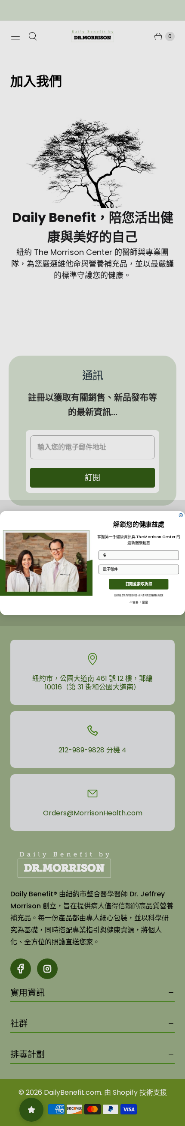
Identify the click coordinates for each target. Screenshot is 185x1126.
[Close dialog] (180, 515)
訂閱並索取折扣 (139, 584)
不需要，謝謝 (139, 602)
